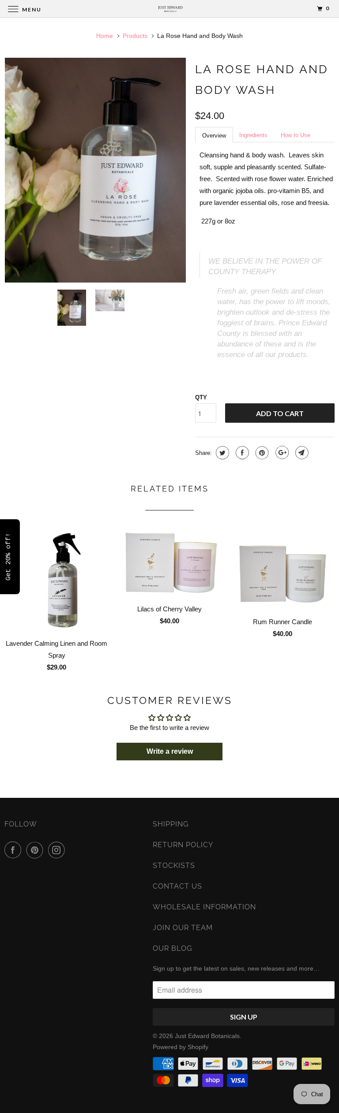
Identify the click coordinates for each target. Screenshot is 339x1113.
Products (135, 35)
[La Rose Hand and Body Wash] (95, 170)
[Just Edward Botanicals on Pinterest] (36, 849)
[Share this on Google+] (281, 452)
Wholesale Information (204, 907)
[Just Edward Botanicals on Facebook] (14, 849)
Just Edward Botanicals (207, 1035)
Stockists (174, 865)
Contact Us (177, 886)
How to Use (295, 135)
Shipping (170, 824)
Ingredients (253, 135)
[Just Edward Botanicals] (169, 8)
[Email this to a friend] (301, 452)
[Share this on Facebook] (241, 452)
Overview (214, 135)
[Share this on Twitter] (221, 452)
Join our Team (183, 927)
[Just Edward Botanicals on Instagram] (58, 849)
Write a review (170, 751)
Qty (201, 397)
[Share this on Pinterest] (261, 452)
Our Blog (172, 948)
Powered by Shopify (180, 1046)
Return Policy (183, 845)
